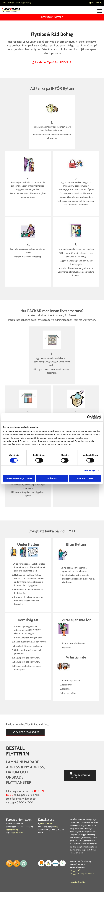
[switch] (39, 460)
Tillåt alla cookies (85, 478)
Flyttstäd (10, 3)
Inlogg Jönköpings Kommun (82, 873)
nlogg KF (74, 870)
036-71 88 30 (96, 3)
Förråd (17, 3)
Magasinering (25, 3)
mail (56, 826)
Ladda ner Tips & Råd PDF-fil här (52, 62)
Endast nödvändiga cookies (19, 478)
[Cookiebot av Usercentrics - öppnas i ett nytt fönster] (89, 417)
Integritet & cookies (77, 882)
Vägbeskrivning (12, 829)
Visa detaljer (90, 470)
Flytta (4, 3)
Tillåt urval (52, 478)
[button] (69, 11)
